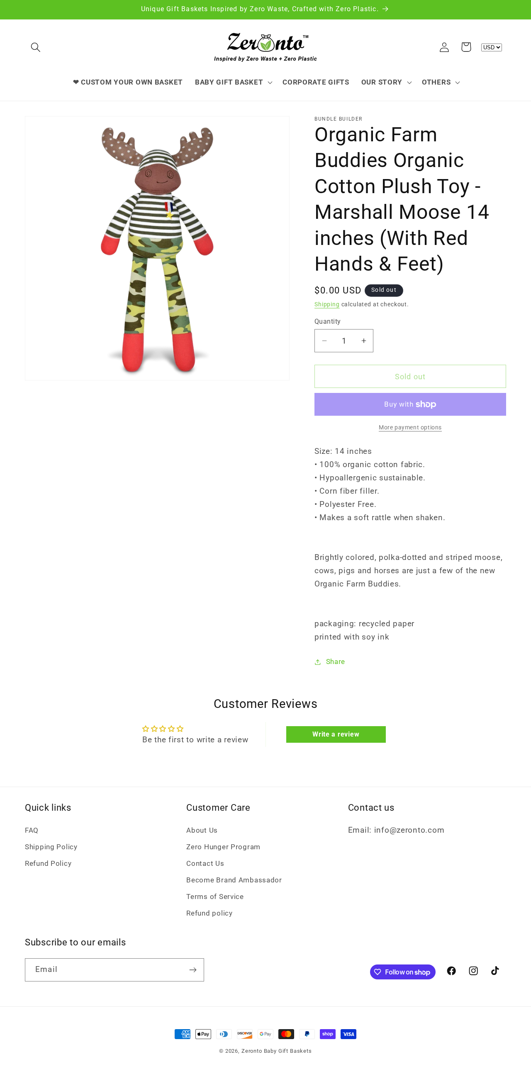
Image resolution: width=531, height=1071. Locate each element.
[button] (36, 47)
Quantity (327, 321)
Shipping (327, 304)
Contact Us (205, 863)
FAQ (32, 830)
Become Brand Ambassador (234, 880)
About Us (202, 830)
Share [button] (335, 661)
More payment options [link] (410, 427)
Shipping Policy (51, 847)
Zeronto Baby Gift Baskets (276, 1051)
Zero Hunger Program (223, 847)
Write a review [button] (335, 734)
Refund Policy (48, 863)
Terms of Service (215, 896)
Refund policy (209, 913)
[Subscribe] (193, 969)
